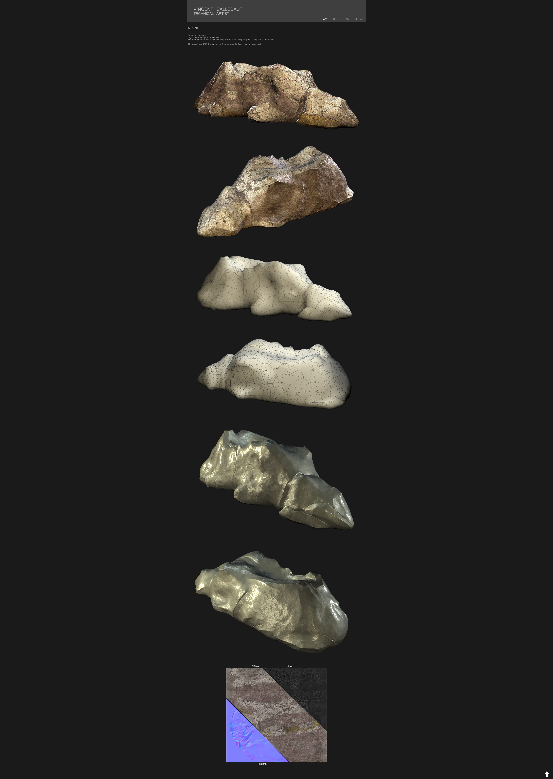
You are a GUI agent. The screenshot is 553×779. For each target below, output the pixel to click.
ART (325, 19)
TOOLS (334, 19)
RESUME (346, 19)
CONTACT (359, 19)
